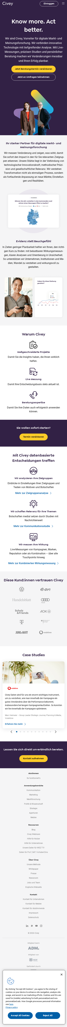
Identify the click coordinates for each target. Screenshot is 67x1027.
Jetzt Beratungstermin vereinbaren (33, 69)
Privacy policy (12, 1007)
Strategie (33, 808)
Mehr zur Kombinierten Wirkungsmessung (31, 563)
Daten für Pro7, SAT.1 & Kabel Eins (33, 852)
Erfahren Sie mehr (14, 724)
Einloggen (49, 3)
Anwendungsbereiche (33, 786)
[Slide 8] (43, 731)
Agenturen (33, 813)
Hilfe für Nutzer (33, 839)
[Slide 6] (35, 731)
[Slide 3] (24, 731)
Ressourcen (33, 825)
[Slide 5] (32, 731)
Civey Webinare (33, 834)
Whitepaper (33, 869)
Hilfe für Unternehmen (33, 843)
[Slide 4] (28, 731)
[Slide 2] (20, 731)
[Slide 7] (39, 731)
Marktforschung (33, 799)
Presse (33, 873)
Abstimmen (33, 773)
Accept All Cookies (20, 1015)
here (11, 1004)
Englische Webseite (33, 887)
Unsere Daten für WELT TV (33, 848)
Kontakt (33, 895)
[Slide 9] (46, 731)
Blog (33, 830)
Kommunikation (33, 790)
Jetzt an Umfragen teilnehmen (33, 77)
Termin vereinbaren (33, 437)
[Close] (61, 974)
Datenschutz (33, 917)
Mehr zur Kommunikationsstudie (32, 526)
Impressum (33, 913)
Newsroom (33, 878)
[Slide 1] (17, 731)
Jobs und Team (33, 883)
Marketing (33, 795)
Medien (34, 817)
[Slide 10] (50, 731)
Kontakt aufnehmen (33, 758)
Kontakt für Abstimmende (33, 908)
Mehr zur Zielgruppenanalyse (31, 493)
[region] (33, 997)
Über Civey (33, 860)
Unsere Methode (33, 864)
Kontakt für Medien (34, 904)
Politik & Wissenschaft (33, 804)
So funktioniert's (33, 778)
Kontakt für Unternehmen (33, 899)
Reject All (48, 1015)
